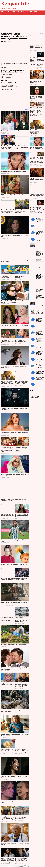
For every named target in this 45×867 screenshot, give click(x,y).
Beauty (22, 11)
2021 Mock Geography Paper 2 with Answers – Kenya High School (39, 360)
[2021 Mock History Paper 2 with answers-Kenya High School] (32, 347)
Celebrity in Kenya (15, 11)
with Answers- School (39, 353)
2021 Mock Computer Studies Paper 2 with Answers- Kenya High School (39, 385)
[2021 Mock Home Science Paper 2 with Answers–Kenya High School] (32, 333)
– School (39, 333)
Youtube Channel (4, 13)
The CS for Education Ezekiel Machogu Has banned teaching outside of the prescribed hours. (39, 305)
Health (27, 11)
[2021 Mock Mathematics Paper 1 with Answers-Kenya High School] (32, 227)
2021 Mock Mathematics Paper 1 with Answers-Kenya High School (40, 226)
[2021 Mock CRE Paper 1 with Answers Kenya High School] (32, 379)
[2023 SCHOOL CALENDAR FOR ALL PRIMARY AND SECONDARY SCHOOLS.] (32, 246)
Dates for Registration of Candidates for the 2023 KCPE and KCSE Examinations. (39, 312)
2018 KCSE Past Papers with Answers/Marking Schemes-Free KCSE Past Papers (39, 261)
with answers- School (39, 346)
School (39, 320)
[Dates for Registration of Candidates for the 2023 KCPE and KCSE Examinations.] (32, 313)
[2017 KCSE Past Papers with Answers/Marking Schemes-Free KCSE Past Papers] (32, 269)
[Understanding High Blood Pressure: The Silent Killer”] (32, 297)
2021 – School (40, 233)
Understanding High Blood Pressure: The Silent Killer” (40, 297)
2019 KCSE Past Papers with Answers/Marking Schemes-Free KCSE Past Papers (39, 253)
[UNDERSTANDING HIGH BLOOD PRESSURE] (32, 292)
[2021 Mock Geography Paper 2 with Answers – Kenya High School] (32, 360)
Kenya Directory (33, 11)
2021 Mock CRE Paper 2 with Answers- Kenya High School (40, 372)
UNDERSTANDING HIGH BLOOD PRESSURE (39, 290)
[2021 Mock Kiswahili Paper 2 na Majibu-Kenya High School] (32, 240)
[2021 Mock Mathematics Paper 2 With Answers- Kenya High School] (32, 220)
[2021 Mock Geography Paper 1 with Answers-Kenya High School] (32, 367)
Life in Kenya (7, 11)
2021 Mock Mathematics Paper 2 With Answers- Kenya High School (40, 220)
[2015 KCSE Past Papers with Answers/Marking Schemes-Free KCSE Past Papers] (32, 284)
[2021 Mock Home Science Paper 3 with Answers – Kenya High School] (32, 327)
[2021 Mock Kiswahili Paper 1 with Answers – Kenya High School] (32, 320)
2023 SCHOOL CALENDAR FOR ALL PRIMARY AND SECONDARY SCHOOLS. (39, 245)
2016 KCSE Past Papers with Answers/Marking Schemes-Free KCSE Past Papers (39, 276)
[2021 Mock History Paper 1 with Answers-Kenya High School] (32, 353)
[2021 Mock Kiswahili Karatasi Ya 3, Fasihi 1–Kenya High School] (32, 233)
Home (2, 11)
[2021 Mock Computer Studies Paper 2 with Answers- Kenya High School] (32, 385)
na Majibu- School (39, 239)
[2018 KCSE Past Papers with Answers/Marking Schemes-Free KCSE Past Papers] (32, 261)
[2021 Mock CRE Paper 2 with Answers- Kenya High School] (32, 373)
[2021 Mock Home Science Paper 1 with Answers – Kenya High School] (32, 340)
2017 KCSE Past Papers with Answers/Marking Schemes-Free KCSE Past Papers (39, 268)
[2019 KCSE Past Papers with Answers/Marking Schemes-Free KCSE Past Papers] (32, 253)
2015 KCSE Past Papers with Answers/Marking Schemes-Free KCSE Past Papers (39, 284)
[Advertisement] (22, 23)
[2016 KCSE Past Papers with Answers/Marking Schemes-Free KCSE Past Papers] (32, 276)
